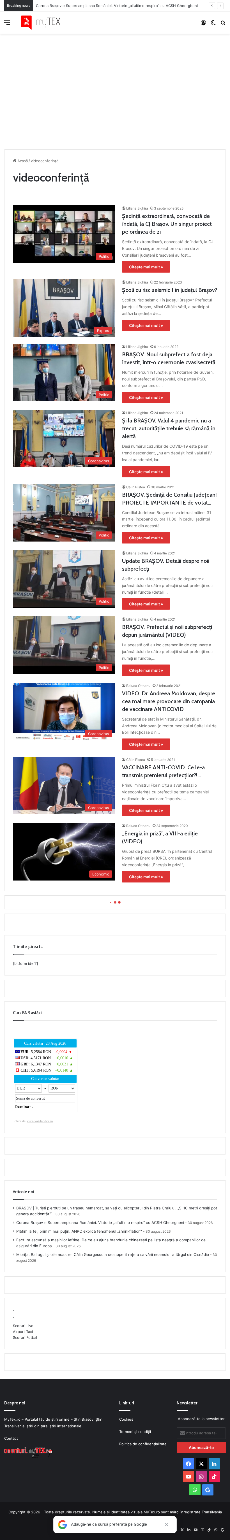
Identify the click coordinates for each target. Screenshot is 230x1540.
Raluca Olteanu (138, 686)
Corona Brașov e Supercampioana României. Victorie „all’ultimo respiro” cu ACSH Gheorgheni (117, 5)
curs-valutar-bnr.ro (40, 1121)
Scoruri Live (23, 1325)
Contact (11, 1438)
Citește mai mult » (146, 266)
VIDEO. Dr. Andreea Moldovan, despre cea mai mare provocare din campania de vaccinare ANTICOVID (168, 701)
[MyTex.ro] (43, 22)
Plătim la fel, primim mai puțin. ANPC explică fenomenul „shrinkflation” (79, 1231)
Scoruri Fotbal (25, 1337)
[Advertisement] (115, 90)
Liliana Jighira (137, 208)
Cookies (126, 1419)
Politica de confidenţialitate (143, 1444)
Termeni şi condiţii (135, 1431)
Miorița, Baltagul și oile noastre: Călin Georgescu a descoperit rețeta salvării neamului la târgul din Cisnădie (112, 1254)
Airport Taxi (23, 1331)
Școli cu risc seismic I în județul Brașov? (169, 290)
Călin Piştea (135, 487)
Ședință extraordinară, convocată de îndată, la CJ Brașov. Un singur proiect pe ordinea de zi (167, 224)
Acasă (22, 161)
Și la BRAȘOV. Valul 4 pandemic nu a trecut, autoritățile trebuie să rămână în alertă (168, 428)
